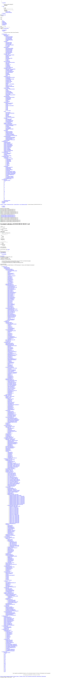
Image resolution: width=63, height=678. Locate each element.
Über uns (1, 676)
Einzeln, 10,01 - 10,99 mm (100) (14, 515)
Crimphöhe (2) (10, 361)
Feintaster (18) (10, 399)
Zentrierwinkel (8, 74)
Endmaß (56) (10, 596)
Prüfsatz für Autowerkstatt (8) (10, 575)
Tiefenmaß (5, 41)
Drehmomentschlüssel (7, 136)
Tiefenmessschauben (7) (9, 378)
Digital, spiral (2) (10, 305)
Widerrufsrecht (39, 676)
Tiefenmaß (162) (6, 321)
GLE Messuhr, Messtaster (9, 176)
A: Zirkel (7, 164)
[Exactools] (3, 14)
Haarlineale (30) (10, 556)
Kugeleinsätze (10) (10, 376)
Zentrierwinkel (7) (8, 450)
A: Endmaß (7, 162)
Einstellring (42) (8, 598)
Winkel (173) (8, 538)
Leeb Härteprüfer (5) (9, 591)
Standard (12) (10, 324)
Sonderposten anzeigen (9, 167)
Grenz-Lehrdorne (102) (9, 469)
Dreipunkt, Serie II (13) (11, 388)
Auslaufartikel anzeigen (9, 158)
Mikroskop (7, 114)
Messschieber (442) (7, 268)
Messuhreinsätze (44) (11, 407)
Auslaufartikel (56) (7, 630)
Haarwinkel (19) (10, 540)
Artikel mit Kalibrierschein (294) (9, 593)
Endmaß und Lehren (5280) (8, 458)
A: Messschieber (8, 159)
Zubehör (7, 40)
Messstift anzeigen (10, 487)
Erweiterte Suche (6, 28)
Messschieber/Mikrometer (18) (10, 604)
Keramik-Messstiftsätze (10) (12, 488)
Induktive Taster (8, 55)
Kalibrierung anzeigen (7, 142)
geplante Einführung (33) (7, 627)
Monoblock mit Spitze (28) (12, 316)
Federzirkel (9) (10, 453)
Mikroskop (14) (8, 584)
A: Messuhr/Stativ (8, 161)
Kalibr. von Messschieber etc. (8, 143)
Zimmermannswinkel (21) (9, 608)
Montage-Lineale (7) (11, 560)
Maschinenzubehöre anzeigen (10, 97)
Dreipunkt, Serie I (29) (11, 381)
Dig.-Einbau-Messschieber (10, 44)
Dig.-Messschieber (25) (11, 286)
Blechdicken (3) (10, 356)
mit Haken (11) (10, 334)
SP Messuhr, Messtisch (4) (10, 642)
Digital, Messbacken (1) (11, 298)
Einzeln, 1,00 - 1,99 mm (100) (14, 507)
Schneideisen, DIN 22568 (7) (10, 650)
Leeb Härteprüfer (8, 122)
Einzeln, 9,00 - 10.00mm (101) (14, 514)
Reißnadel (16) (8, 448)
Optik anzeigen (8, 112)
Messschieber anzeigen (9, 36)
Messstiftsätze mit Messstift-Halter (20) (13, 491)
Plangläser (7, 87)
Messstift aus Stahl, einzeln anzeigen (15, 506)
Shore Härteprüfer (8, 119)
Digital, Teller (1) (10, 301)
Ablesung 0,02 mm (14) (11, 317)
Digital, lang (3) (10, 302)
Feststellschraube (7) (11, 273)
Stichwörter (4, 24)
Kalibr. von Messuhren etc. (8, 146)
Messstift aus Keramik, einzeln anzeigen (15, 495)
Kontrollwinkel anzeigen (13, 541)
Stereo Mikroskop (8, 116)
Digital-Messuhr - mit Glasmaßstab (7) (13, 404)
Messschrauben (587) (7, 342)
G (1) (5, 659)
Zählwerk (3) (10, 349)
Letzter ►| (3, 206)
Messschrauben (6, 47)
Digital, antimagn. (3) (11, 289)
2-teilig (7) (7, 574)
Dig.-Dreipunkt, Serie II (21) (12, 383)
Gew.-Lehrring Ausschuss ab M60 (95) (13, 483)
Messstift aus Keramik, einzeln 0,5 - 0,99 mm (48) (17, 496)
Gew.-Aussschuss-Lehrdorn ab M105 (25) (14, 480)
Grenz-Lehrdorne (8, 79)
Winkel (7, 89)
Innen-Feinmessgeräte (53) (10, 417)
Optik (5, 111)
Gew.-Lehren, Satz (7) (11, 476)
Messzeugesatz (6, 102)
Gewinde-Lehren (8, 82)
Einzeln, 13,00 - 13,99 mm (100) (14, 517)
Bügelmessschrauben (9, 49)
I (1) (4, 660)
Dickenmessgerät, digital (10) (12, 414)
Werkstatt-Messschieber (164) (10, 308)
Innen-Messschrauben (9, 52)
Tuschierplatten (8, 66)
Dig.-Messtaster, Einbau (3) (12, 415)
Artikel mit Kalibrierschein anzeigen (11, 124)
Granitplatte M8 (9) (9, 434)
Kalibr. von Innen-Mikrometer (8, 145)
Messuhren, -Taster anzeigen (10, 54)
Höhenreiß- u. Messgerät (9, 69)
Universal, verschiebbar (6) (12, 370)
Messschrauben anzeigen (9, 48)
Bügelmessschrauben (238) (10, 344)
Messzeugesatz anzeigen (9, 572)
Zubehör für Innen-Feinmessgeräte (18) (13, 419)
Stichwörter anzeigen (7, 180)
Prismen (7, 100)
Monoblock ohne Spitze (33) (12, 315)
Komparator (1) (10, 400)
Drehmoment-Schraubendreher (10, 139)
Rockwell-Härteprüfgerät (9, 120)
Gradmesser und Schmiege (10, 133)
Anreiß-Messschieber (9, 70)
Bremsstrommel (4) (10, 279)
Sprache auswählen (7, 4)
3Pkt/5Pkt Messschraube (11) (12, 359)
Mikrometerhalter (8, 53)
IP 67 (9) (9, 332)
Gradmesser (7, 90)
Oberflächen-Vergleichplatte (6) (10, 535)
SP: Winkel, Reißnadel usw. (10, 174)
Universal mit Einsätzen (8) (12, 369)
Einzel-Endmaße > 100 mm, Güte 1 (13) (14, 464)
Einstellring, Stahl (8, 80)
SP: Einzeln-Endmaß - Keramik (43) (11, 644)
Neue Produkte (4, 23)
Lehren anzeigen (10, 525)
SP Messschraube (8, 168)
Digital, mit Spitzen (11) (11, 311)
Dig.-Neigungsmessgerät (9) (10, 562)
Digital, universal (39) (11, 288)
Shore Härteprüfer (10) (9, 589)
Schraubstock (8, 99)
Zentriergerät (8, 60)
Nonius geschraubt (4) (11, 319)
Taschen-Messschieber (9, 37)
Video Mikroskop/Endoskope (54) (11, 586)
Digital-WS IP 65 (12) (11, 309)
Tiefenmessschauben (9, 51)
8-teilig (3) (7, 578)
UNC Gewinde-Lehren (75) (12, 473)
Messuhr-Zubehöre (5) (11, 409)
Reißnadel (7, 73)
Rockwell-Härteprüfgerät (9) (10, 590)
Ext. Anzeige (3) (8, 340)
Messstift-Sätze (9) (10, 492)
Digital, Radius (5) (10, 295)
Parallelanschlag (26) (9, 567)
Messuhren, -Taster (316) (8, 395)
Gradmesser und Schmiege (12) (10, 609)
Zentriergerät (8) (8, 424)
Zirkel (7, 75)
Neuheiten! (5, 154)
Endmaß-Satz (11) (10, 597)
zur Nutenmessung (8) (11, 362)
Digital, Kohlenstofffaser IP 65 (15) (13, 310)
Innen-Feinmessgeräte (9, 58)
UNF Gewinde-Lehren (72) (12, 474)
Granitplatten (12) (8, 435)
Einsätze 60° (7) (10, 375)
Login (3, 6)
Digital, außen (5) (10, 290)
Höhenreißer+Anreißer (7, 68)
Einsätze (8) (9, 373)
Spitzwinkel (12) (10, 548)
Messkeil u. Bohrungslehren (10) (10, 523)
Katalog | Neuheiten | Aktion (20, 676)
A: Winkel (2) (8, 635)
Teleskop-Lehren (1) (11, 533)
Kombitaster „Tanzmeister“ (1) (12, 457)
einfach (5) (9, 325)
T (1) (5, 668)
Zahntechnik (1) (10, 283)
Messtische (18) (8, 433)
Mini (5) (9, 272)
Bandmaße (9, 561)
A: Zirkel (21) (8, 637)
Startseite (6, 201)
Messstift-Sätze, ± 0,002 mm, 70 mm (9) (14, 490)
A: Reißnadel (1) (8, 636)
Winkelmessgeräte (8, 91)
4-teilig (7, 106)
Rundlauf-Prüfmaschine (9, 67)
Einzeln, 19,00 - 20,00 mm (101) (14, 522)
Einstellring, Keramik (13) (10, 471)
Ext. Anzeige (8, 45)
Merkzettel (3, 13)
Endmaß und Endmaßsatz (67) (10, 595)
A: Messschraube (8, 160)
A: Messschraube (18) (9, 633)
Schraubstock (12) (8, 569)
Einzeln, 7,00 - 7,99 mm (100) (14, 512)
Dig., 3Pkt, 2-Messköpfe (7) (12, 385)
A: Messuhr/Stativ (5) (9, 634)
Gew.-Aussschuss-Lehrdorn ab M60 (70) (14, 479)
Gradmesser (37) (8, 553)
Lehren (7, 84)
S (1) (4, 667)
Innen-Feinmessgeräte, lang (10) (12, 421)
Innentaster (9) (10, 454)
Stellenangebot (44, 676)
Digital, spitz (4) (10, 300)
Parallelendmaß (8, 78)
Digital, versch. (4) (10, 313)
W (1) (5, 670)
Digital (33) (9, 346)
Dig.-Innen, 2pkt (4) (11, 389)
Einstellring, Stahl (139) (9, 470)
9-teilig (7, 109)
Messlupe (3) (8, 585)
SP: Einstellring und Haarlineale (10, 173)
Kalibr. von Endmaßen (7, 148)
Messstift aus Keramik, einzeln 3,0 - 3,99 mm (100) (17, 498)
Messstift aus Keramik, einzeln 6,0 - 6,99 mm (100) (17, 501)
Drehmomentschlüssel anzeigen (10, 137)
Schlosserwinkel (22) (11, 550)
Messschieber (6, 35)
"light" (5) (9, 318)
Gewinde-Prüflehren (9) (11, 486)
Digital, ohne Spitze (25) (11, 312)
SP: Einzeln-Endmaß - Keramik (10, 171)
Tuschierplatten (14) (9, 436)
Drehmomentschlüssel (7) (9, 614)
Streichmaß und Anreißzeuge (10, 134)
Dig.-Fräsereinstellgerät (9, 72)
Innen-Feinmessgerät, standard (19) (13, 418)
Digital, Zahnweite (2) (11, 296)
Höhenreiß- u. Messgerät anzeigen (13, 440)
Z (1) (5, 671)
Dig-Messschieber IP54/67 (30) (12, 287)
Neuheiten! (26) (6, 628)
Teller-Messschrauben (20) (11, 355)
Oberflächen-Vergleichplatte (10, 86)
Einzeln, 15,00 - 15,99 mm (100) (14, 519)
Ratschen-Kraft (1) (10, 366)
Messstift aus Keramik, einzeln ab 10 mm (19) (16, 504)
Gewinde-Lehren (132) (9, 599)
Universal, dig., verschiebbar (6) (12, 372)
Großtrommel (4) (10, 352)
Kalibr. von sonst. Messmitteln (8, 150)
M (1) (5, 663)
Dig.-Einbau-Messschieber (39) (10, 339)
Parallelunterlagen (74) (9, 568)
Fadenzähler (7, 113)
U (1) (5, 669)
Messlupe (7, 115)
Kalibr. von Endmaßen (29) (8, 623)
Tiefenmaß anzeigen (9, 42)
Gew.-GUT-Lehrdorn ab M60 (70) (13, 478)
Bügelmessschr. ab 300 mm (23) (12, 354)
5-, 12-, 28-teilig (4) (9, 580)
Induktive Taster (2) (9, 397)
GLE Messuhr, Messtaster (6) (10, 649)
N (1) (5, 664)
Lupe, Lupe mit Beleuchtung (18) (11, 582)
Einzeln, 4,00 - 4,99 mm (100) (14, 510)
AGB (26, 676)
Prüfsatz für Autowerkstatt (10, 105)
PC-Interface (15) (8, 341)
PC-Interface (8, 46)
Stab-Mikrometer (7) (11, 391)
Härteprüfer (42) (6, 587)
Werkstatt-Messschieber (9, 39)
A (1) (5, 654)
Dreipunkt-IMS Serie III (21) (12, 382)
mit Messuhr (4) (10, 357)
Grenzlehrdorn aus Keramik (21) (10, 468)
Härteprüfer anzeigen (9, 118)
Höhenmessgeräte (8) (11, 441)
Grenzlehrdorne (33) (9, 603)
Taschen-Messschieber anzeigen (12, 270)
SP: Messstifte (8, 170)
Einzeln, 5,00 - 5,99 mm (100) (14, 511)
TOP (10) (9, 274)
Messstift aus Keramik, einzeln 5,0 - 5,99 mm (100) (17, 500)
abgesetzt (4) (9, 360)
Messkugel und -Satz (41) (9, 534)
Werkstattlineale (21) (11, 559)
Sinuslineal (7, 95)
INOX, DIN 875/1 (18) (13, 543)
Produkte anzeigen (6, 34)
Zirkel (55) (7, 451)
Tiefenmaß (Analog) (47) (9, 323)
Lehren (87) (7, 524)
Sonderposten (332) (7, 639)
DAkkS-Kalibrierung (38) (8, 617)
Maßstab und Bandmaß (9, 132)
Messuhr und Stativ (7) (9, 573)
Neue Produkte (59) (5, 152)
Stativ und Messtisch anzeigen (10, 62)
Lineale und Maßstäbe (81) (10, 555)
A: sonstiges (7, 165)
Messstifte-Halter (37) (11, 493)
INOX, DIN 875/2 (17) (13, 544)
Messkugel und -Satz (9, 85)
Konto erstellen (8, 11)
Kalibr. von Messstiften (7, 149)
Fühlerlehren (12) (10, 529)
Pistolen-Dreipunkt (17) (11, 386)
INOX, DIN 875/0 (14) (13, 542)
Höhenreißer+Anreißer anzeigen (10, 438)
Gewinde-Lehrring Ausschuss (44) (13, 601)
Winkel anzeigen (10, 539)
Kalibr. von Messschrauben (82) (8, 619)
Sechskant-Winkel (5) (11, 546)
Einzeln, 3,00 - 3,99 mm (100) (14, 509)
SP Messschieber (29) (9, 640)
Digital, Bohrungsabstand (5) (12, 292)
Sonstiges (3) (8, 648)
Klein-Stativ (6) (10, 428)
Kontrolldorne (8, 101)
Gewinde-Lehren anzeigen (11, 472)
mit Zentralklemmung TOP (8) (12, 431)
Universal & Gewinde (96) (10, 367)
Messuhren (7, 56)
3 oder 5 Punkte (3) (10, 282)
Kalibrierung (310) (5, 141)
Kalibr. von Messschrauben (8, 144)
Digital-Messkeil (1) (11, 306)
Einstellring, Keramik (9, 81)
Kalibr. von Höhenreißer (7, 147)
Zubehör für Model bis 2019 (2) (12, 422)
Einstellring (7, 126)
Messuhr (7, 129)
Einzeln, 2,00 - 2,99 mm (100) (14, 508)
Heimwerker (6, 130)
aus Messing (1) (10, 280)
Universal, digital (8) (11, 371)
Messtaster (7, 57)
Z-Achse (7, 59)
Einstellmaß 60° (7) (10, 377)
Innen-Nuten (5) (10, 277)
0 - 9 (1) (5, 653)
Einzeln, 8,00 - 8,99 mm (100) (14, 513)
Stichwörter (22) (4, 179)
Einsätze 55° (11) (10, 374)
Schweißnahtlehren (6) (11, 527)
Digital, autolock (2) (11, 291)
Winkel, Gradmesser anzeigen (10, 537)
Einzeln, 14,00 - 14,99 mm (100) (14, 518)
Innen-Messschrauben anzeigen (12, 380)
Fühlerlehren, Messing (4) (11, 530)
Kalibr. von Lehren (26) (7, 622)
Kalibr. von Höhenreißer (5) (8, 621)
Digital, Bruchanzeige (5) (11, 293)
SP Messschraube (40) (9, 641)
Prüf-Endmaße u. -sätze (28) (12, 462)
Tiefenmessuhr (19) (10, 405)
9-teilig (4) (7, 579)
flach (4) (9, 363)
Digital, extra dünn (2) (11, 299)
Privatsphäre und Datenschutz (32, 676)
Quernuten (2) (10, 393)
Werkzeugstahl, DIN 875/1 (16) (14, 545)
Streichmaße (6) (8, 449)
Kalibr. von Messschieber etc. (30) (9, 618)
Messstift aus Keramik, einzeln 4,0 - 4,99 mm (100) (17, 499)
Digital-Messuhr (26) (11, 403)
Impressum (8, 676)
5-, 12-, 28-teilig (8, 110)
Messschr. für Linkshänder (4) (12, 351)
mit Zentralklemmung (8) (11, 430)
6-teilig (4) (7, 576)
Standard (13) (10, 429)
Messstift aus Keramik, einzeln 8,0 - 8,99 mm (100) (17, 502)
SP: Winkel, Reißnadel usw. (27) (11, 647)
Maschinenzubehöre (7, 96)
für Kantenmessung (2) (11, 336)
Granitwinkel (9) (10, 551)
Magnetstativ (8, 63)
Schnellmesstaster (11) (11, 412)
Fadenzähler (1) (8, 583)
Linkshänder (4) (10, 278)
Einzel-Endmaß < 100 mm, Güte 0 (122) (14, 465)
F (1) (4, 658)
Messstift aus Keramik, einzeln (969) (13, 494)
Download (3, 201)
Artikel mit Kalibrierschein (8, 123)
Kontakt (5, 676)
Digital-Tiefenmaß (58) (9, 329)
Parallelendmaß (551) (9, 460)
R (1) (5, 666)
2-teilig (7, 104)
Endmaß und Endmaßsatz (9, 125)
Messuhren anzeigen (11, 398)
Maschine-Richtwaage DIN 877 (10, 94)
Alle (2, 20)
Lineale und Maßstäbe (9, 92)
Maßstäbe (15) (10, 557)
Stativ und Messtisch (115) (8, 425)
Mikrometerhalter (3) (9, 394)
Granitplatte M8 (8, 64)
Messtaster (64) (8, 410)
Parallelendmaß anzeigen (11, 461)
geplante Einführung (7, 153)
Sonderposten (6, 166)
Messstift (7, 83)
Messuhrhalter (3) (10, 445)
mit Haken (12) (10, 327)
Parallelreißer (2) (10, 444)
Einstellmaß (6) (10, 392)
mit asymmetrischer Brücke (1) (12, 337)
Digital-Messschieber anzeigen (12, 285)
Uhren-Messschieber (9, 38)
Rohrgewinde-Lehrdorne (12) (12, 484)
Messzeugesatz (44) (7, 571)
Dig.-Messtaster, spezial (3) (12, 416)
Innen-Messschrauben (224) (10, 379)
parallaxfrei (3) (10, 276)
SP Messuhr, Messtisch (9, 169)
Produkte (3, 21)
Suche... (2, 28)
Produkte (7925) (4, 266)
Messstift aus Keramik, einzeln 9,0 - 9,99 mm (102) (17, 503)
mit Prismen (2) (10, 335)
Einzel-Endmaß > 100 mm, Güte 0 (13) (13, 466)
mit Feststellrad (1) (10, 281)
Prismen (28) (8, 570)
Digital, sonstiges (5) (11, 307)
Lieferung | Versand (13, 676)
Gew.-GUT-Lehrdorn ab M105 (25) (13, 477)
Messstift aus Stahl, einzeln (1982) (13, 505)
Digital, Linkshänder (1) (11, 294)
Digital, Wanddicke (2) (11, 304)
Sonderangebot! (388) (5, 156)
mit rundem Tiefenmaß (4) (11, 275)
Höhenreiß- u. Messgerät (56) (10, 439)
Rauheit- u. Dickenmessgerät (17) (9, 592)
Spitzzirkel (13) (10, 455)
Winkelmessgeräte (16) (9, 554)
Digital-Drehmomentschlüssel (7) (11, 613)
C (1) (5, 655)
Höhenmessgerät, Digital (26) (12, 443)
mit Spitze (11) (10, 333)
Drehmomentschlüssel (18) (8, 611)
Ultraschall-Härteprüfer (9, 121)
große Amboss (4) (10, 364)
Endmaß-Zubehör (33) (11, 467)
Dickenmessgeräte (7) (11, 413)
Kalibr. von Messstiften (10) (8, 624)
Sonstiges (7, 175)
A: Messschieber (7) (9, 632)
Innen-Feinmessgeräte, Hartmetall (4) (13, 420)
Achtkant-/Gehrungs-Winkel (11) (12, 547)
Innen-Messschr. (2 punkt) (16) (12, 390)
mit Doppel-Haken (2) (11, 328)
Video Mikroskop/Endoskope (10, 117)
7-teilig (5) (7, 577)
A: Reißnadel (8, 163)
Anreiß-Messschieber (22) (9, 446)
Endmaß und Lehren (7, 76)
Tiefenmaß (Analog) (9, 43)
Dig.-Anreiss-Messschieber (10, 71)
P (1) (4, 665)
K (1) (5, 661)
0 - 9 (4, 181)
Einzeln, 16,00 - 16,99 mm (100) (14, 520)
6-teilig (7, 107)
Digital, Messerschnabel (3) (12, 314)
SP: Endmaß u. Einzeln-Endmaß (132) (11, 645)
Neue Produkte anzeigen (7, 155)
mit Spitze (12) (10, 326)
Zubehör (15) (8, 320)
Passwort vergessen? (9, 12)
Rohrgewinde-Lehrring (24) (12, 485)
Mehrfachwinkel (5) (11, 549)
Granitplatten (8, 65)
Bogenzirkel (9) (10, 456)
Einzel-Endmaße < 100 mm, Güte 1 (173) (14, 463)
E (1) (5, 657)
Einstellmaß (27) (10, 365)
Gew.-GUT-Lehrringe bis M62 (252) (13, 481)
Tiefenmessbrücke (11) (11, 408)
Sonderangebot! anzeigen (7, 157)
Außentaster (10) (10, 452)
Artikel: (1, 226)
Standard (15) (10, 331)
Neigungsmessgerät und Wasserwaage (11, 135)
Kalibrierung (4, 22)
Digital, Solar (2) (10, 303)
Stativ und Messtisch (7, 61)
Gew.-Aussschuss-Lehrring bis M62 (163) (14, 482)
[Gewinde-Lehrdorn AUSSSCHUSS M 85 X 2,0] (7, 216)
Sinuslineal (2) (8, 565)
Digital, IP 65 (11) (10, 347)
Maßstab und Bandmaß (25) (10, 607)
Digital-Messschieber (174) (10, 284)
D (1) (5, 656)
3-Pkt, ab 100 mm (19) (11, 387)
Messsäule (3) (10, 552)
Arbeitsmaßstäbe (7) (11, 558)
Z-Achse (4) (7, 423)
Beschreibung (4, 254)
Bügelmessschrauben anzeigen (12, 345)
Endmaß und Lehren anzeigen (10, 77)
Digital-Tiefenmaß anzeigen (12, 330)
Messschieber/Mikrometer (9, 128)
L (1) (4, 662)
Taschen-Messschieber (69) (10, 269)
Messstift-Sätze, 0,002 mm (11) (12, 489)
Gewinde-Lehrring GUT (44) (12, 602)
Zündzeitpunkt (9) (10, 406)
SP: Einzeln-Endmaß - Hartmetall (11, 172)
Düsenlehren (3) (10, 532)
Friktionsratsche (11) (11, 350)
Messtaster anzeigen (11, 411)
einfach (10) (9, 271)
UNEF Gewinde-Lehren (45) (12, 475)
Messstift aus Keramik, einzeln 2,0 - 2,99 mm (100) (17, 497)
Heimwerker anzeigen (9, 131)
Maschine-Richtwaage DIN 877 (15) (11, 564)
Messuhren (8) (10, 401)
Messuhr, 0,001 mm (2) (11, 402)
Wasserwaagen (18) (9, 563)
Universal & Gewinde (9, 50)
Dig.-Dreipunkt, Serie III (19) (12, 384)
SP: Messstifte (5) (8, 643)
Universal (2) (10, 368)
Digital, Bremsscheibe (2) (11, 297)
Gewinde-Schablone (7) (11, 528)
